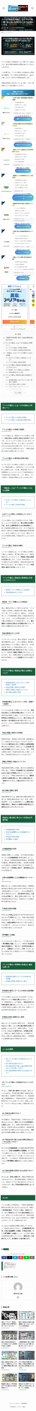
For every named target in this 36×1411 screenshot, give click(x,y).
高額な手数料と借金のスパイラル (18, 386)
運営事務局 (24, 1403)
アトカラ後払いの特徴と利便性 (18, 347)
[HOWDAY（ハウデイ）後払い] (18, 8)
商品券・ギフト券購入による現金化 (19, 370)
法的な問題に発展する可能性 (17, 384)
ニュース (11, 27)
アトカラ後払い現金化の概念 (17, 362)
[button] (4, 1257)
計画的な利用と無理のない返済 (16, 981)
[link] (18, 1297)
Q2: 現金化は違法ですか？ (14, 1063)
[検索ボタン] (32, 8)
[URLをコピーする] (32, 1257)
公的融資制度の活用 (12, 829)
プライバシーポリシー (14, 1403)
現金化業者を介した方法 (16, 372)
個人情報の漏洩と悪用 (15, 389)
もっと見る (18, 392)
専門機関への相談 (12, 839)
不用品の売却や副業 (12, 836)
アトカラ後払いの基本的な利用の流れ (20, 350)
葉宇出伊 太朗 (18, 1293)
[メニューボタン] (3, 8)
